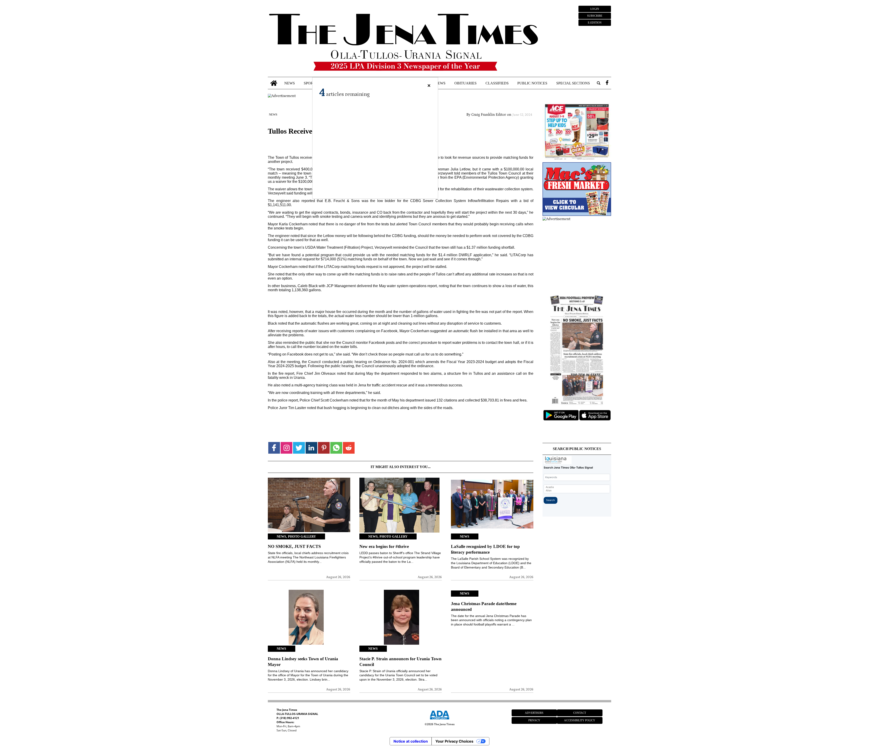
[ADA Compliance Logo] (439, 720)
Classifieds (497, 83)
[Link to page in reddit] (349, 448)
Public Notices (532, 83)
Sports (310, 83)
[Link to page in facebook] (274, 448)
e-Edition (595, 22)
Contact (579, 712)
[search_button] (598, 83)
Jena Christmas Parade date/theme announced (483, 606)
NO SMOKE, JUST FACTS (294, 546)
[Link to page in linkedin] (311, 448)
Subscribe (594, 15)
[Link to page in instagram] (286, 448)
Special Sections (573, 83)
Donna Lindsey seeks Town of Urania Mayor (303, 661)
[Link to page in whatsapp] (336, 448)
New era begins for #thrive (384, 546)
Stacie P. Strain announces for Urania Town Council (400, 661)
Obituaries (465, 83)
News (289, 83)
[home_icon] (274, 83)
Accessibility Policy (579, 720)
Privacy (534, 720)
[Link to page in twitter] (299, 448)
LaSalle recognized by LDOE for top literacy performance (485, 549)
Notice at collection (410, 741)
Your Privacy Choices (454, 741)
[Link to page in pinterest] (324, 448)
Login (594, 9)
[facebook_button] (607, 83)
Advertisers (534, 712)
